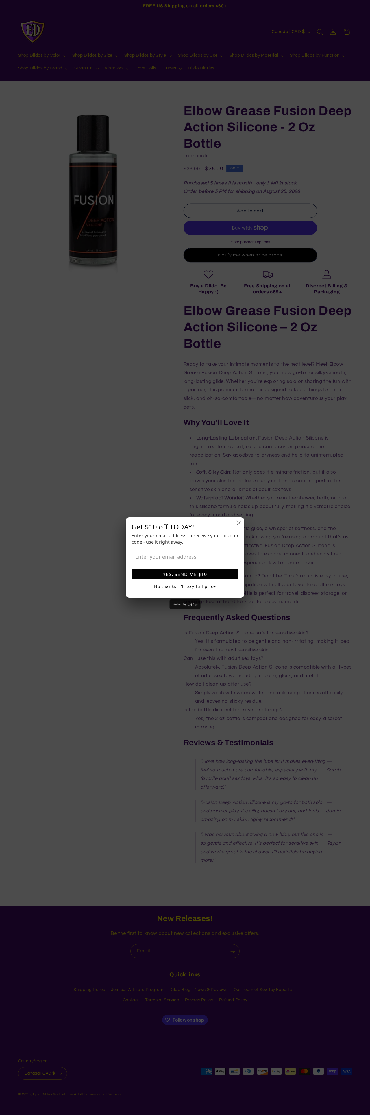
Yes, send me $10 (185, 574)
